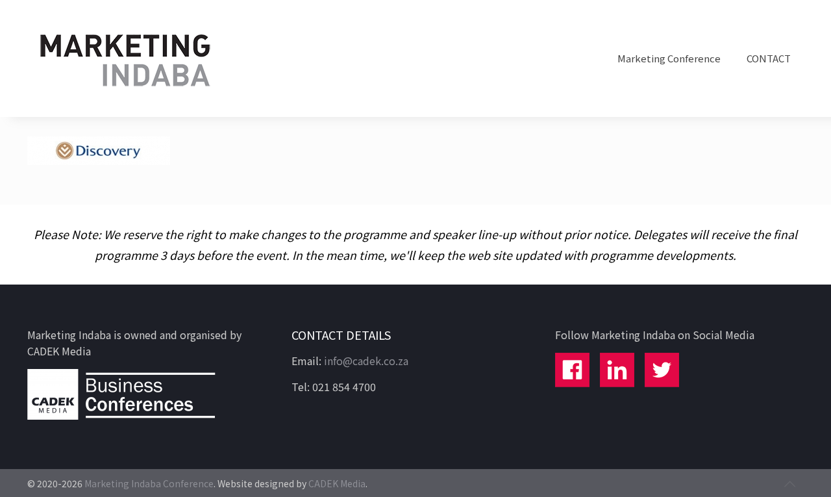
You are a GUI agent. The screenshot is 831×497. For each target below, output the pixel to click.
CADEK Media (337, 483)
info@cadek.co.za (366, 360)
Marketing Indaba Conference (149, 483)
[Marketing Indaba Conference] (125, 58)
